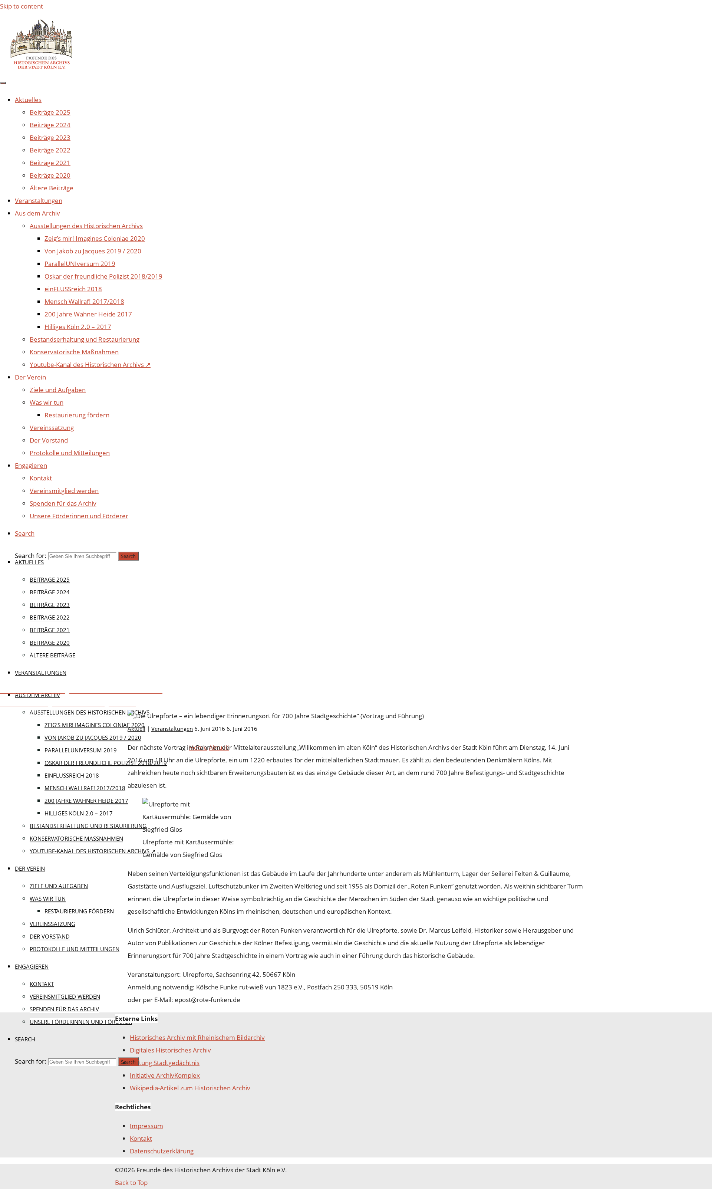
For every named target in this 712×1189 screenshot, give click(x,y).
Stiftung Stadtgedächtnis (165, 1062)
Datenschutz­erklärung (162, 1151)
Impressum (146, 1125)
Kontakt (141, 1138)
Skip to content (21, 6)
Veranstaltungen (264, 582)
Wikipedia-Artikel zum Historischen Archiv (190, 1088)
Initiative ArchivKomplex (165, 1075)
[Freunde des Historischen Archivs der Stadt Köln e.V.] (41, 68)
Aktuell (203, 582)
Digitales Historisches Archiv (170, 1050)
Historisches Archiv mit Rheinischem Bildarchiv (197, 1037)
